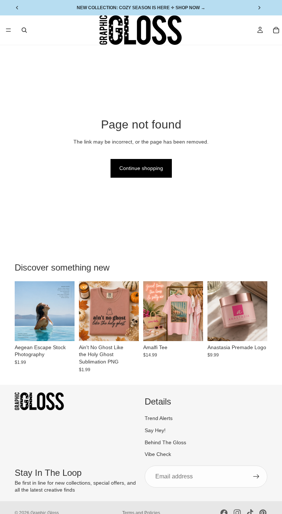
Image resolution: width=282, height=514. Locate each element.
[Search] (24, 30)
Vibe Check (158, 454)
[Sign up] (256, 476)
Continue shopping (141, 168)
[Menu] (8, 30)
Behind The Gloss (165, 442)
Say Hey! (155, 430)
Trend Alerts (159, 418)
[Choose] (191, 329)
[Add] (63, 329)
